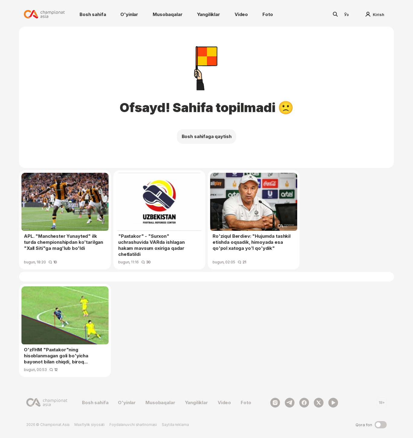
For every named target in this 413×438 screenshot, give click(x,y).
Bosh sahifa (93, 14)
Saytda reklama (175, 424)
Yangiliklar (208, 14)
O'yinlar (129, 14)
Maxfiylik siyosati (89, 424)
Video (241, 14)
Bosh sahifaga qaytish (207, 136)
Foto (267, 14)
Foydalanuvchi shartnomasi (133, 424)
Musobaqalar (167, 14)
